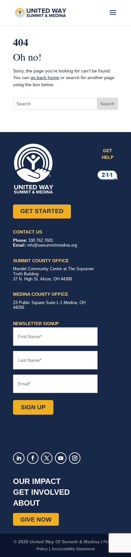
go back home (45, 77)
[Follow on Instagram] (74, 458)
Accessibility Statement (73, 549)
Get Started (42, 211)
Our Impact (37, 481)
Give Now (36, 519)
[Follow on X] (46, 458)
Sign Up (33, 407)
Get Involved (41, 492)
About (26, 503)
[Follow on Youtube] (60, 458)
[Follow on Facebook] (32, 458)
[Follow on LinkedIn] (18, 458)
